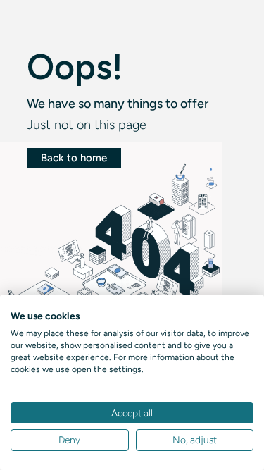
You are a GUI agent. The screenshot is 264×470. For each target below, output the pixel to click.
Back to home (74, 157)
